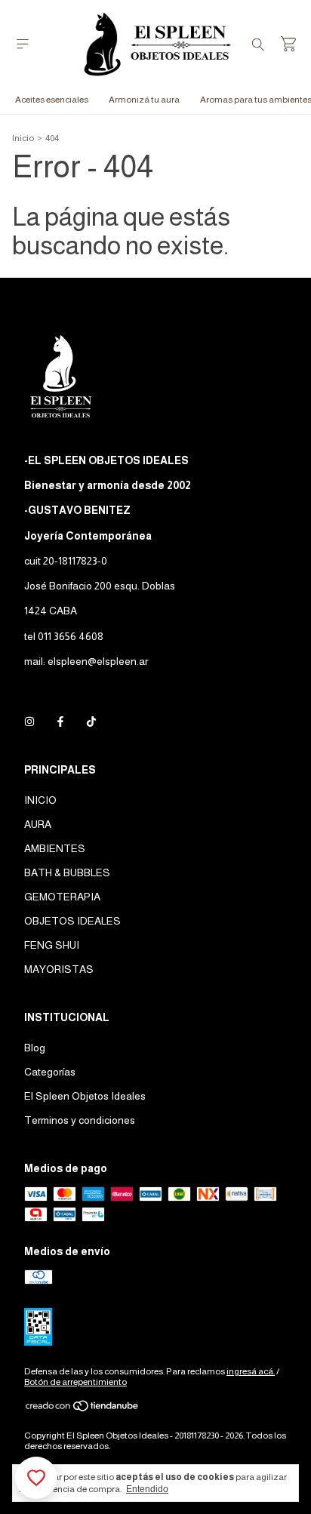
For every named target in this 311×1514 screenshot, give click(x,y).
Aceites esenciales (51, 99)
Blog (34, 1048)
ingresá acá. (250, 1371)
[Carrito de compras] (288, 44)
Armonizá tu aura (144, 99)
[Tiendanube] (82, 1409)
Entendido (147, 1489)
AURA (37, 824)
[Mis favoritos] (36, 1478)
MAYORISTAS (59, 969)
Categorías (49, 1072)
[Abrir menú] (22, 44)
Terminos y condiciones (79, 1120)
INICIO (40, 800)
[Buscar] (258, 43)
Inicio (23, 138)
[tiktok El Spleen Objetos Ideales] (91, 721)
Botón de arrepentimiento (75, 1382)
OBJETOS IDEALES (72, 921)
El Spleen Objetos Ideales (85, 1096)
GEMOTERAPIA (62, 897)
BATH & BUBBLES (67, 872)
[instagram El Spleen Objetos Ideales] (29, 721)
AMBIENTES (54, 848)
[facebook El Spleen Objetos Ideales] (60, 721)
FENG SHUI (51, 945)
